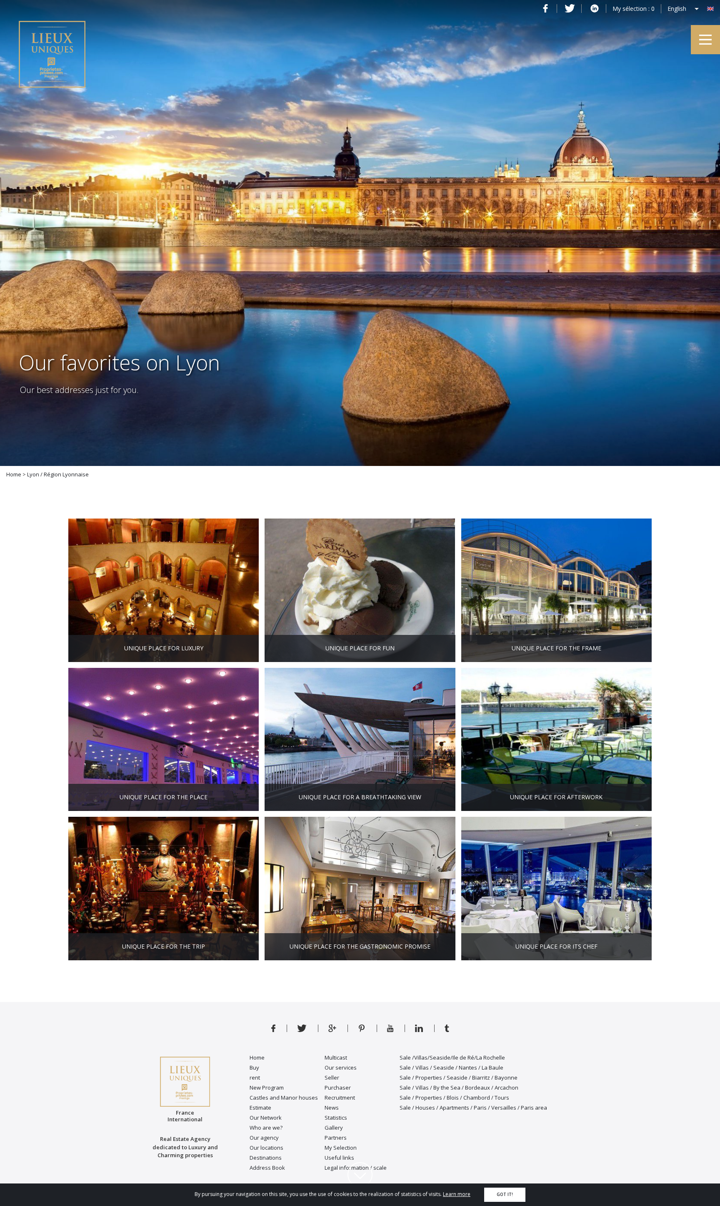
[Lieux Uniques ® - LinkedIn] (594, 8)
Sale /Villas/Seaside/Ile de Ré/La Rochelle (452, 1057)
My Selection (341, 1147)
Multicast (336, 1057)
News (332, 1107)
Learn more (456, 1194)
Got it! (505, 1194)
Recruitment (340, 1097)
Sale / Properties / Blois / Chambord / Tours (454, 1097)
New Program (267, 1087)
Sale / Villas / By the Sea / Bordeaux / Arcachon (459, 1087)
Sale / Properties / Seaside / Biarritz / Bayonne (459, 1077)
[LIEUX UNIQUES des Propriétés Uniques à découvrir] (447, 1027)
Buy (254, 1067)
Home (257, 1057)
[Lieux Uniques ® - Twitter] (570, 8)
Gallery (334, 1127)
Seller (332, 1077)
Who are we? (266, 1127)
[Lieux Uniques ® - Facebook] (545, 8)
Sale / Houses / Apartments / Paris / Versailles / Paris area (473, 1107)
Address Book (267, 1167)
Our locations (266, 1147)
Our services (341, 1067)
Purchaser (338, 1087)
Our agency (264, 1137)
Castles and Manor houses (284, 1097)
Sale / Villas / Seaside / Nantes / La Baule (451, 1067)
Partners (336, 1137)
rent (255, 1077)
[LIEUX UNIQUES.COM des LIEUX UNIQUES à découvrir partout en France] (361, 1027)
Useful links (339, 1157)
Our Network (266, 1117)
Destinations (266, 1157)
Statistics (336, 1117)
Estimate (260, 1107)
